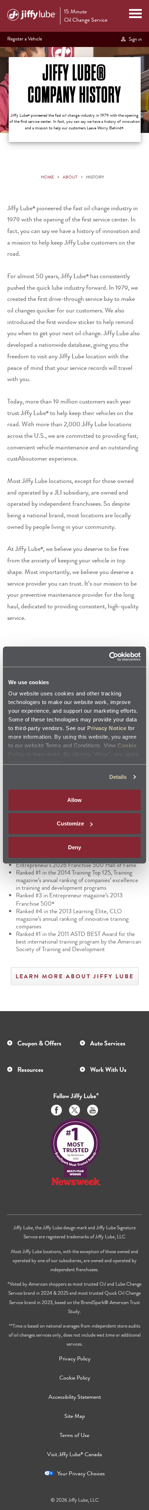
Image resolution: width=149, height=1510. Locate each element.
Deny (74, 847)
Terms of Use (74, 1435)
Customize (70, 823)
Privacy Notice (106, 728)
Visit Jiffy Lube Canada (74, 1454)
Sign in (134, 39)
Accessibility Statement (74, 1397)
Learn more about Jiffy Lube (75, 976)
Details (118, 777)
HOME (47, 177)
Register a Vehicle (24, 38)
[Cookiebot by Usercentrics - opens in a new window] (109, 656)
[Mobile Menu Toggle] (135, 14)
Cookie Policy (74, 1377)
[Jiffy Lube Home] (31, 16)
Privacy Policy (74, 1358)
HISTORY (95, 177)
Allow (74, 800)
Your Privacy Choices (81, 1473)
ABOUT (70, 177)
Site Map (74, 1416)
